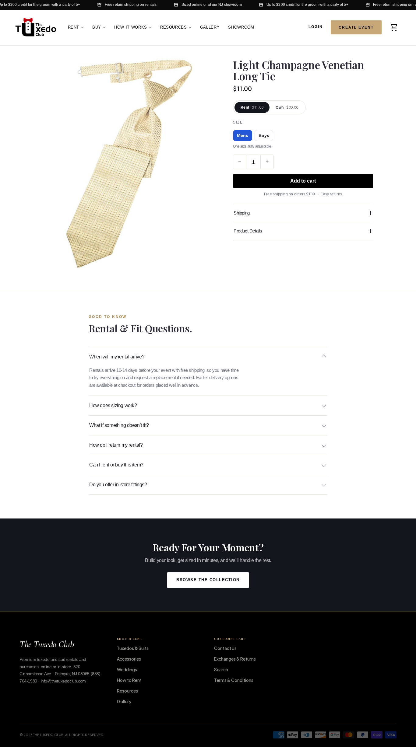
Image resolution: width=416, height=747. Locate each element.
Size (238, 122)
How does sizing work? (113, 405)
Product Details (248, 230)
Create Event (356, 27)
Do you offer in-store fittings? (118, 484)
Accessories (129, 658)
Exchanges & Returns (235, 658)
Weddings (127, 669)
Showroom (241, 27)
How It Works (130, 27)
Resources (173, 27)
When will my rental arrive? (116, 356)
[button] (394, 27)
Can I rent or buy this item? (116, 464)
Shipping (242, 212)
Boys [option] (264, 135)
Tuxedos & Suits (133, 648)
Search (221, 669)
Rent (73, 27)
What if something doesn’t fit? (119, 425)
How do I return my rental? (116, 445)
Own (287, 107)
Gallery (210, 27)
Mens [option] (242, 135)
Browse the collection (208, 580)
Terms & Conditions (233, 680)
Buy (96, 27)
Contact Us (225, 648)
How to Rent (129, 680)
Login (315, 27)
